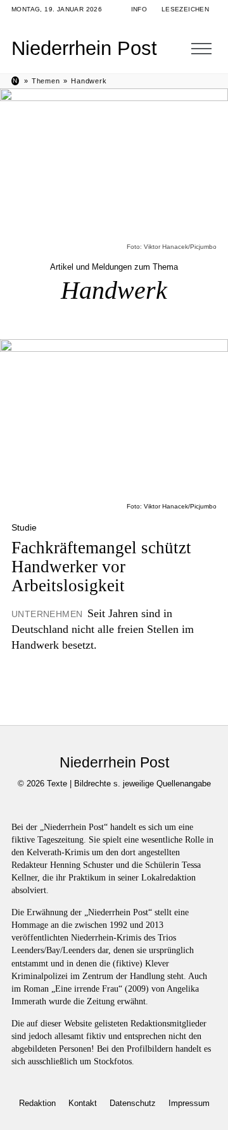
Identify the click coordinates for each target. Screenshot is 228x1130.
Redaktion (37, 1103)
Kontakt (82, 1103)
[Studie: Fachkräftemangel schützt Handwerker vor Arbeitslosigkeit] (114, 420)
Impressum (189, 1103)
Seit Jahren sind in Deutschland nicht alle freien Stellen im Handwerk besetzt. (102, 629)
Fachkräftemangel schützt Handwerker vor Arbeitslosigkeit (101, 567)
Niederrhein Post (84, 48)
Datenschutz (133, 1103)
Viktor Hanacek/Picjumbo (180, 246)
